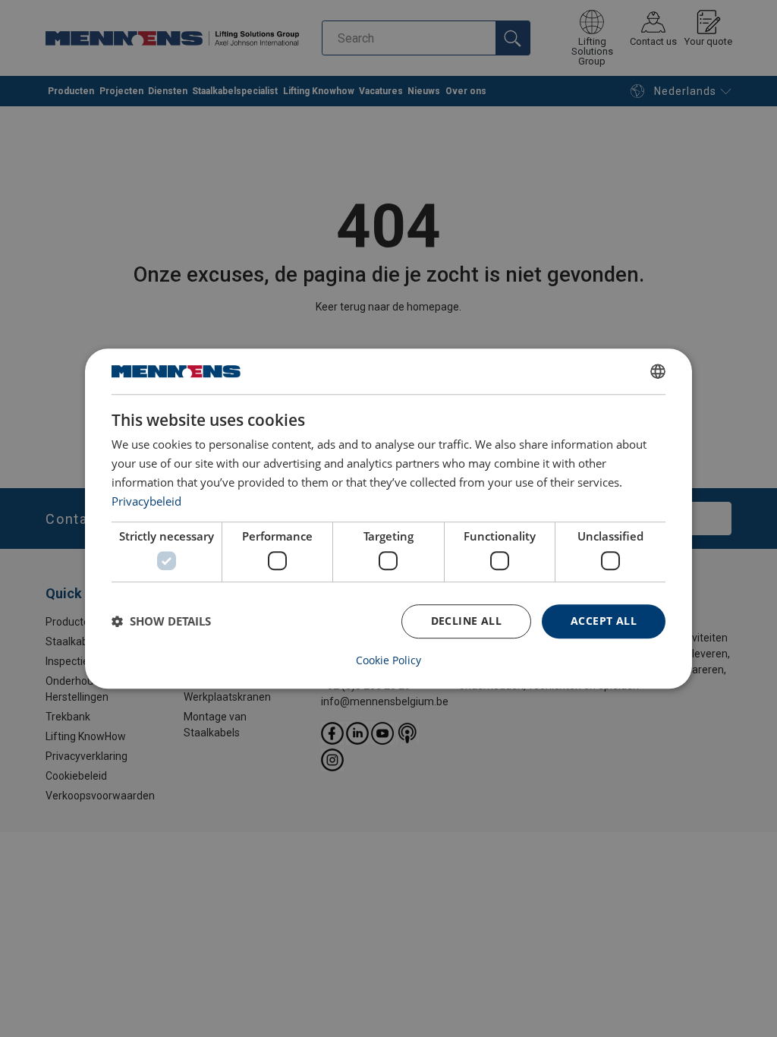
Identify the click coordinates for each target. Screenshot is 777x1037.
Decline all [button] (466, 620)
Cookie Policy (388, 660)
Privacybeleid (146, 501)
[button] (161, 621)
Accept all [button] (604, 620)
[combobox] (657, 371)
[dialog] (388, 518)
